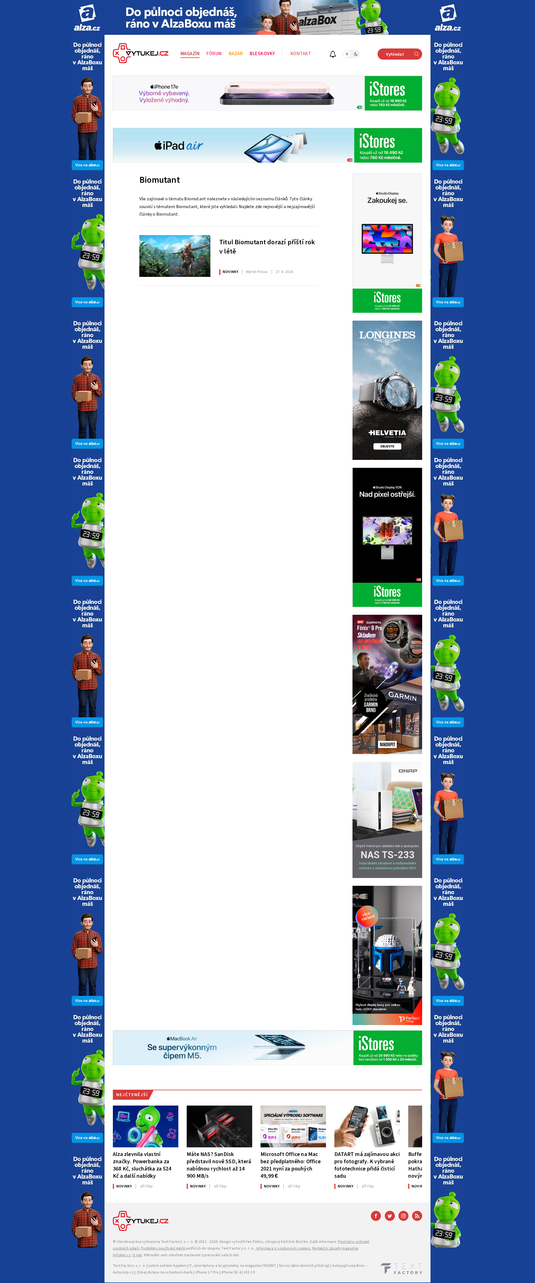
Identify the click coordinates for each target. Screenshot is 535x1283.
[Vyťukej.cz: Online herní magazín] (141, 54)
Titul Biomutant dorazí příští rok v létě (267, 247)
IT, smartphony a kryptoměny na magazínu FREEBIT (232, 1266)
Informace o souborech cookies (283, 1248)
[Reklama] (87, 17)
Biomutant (159, 180)
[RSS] (417, 1216)
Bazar (236, 53)
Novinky (230, 271)
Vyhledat (395, 54)
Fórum (214, 53)
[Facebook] (376, 1216)
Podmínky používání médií (163, 1248)
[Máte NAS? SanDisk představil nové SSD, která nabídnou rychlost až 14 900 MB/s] (219, 1126)
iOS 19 (249, 1272)
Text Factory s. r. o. (177, 1242)
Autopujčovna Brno (348, 1266)
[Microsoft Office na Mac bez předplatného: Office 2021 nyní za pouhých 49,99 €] (293, 1126)
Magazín (190, 53)
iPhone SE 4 (231, 1272)
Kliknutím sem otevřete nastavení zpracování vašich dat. (192, 1255)
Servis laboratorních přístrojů (304, 1266)
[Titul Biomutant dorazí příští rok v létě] (174, 256)
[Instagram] (403, 1216)
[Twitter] (390, 1216)
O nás (137, 1255)
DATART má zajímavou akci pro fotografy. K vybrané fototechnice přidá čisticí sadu (367, 1165)
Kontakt (300, 53)
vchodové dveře (179, 1272)
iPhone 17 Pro (207, 1272)
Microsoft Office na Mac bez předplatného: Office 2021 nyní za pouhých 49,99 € (291, 1165)
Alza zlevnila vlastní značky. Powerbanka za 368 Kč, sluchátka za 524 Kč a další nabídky (142, 1165)
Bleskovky (262, 53)
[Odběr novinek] (332, 55)
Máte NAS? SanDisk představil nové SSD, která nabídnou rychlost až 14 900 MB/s (219, 1165)
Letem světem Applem (167, 1266)
